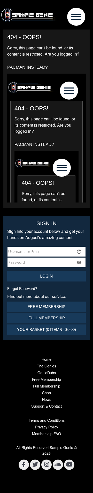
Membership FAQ (46, 433)
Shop (46, 392)
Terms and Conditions (47, 420)
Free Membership (46, 306)
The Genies (46, 365)
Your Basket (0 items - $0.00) (46, 329)
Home (46, 359)
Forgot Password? (22, 288)
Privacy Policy (46, 426)
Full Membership (46, 318)
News (46, 399)
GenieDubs (46, 372)
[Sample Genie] (46, 15)
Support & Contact (46, 406)
